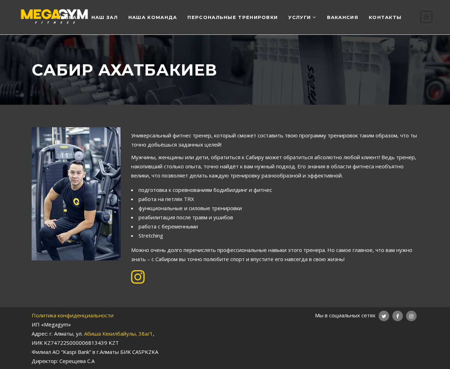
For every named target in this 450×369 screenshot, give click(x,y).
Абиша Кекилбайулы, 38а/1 (118, 333)
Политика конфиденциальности (73, 315)
